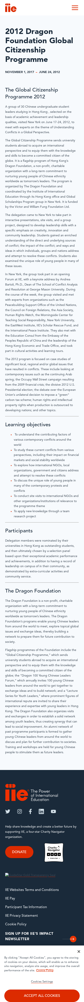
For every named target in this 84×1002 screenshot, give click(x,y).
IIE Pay (10, 898)
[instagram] (19, 811)
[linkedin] (41, 811)
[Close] (79, 951)
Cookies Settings (42, 981)
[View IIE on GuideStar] (30, 875)
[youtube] (53, 811)
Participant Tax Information (26, 907)
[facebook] (30, 811)
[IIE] (31, 792)
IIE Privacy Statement (21, 916)
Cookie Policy (15, 924)
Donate (19, 852)
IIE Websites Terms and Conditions (32, 890)
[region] (42, 973)
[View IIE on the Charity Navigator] (54, 852)
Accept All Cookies (42, 996)
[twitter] (7, 811)
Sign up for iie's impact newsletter (29, 936)
